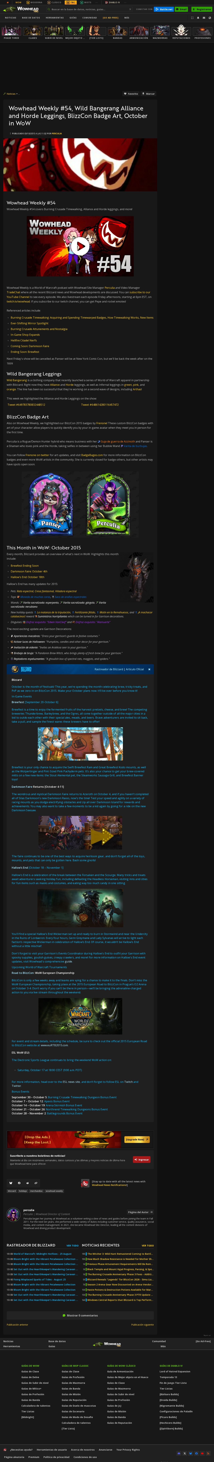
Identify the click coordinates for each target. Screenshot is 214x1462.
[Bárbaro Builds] (169, 1394)
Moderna (36, 2)
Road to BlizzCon (23, 973)
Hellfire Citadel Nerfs (24, 340)
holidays (23, 1191)
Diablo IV (114, 2)
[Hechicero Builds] (170, 1422)
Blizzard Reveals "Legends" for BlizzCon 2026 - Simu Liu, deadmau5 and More (120, 1279)
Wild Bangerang (17, 380)
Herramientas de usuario (52, 1449)
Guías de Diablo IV (171, 1365)
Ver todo (73, 1245)
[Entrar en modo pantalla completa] (192, 17)
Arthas (137, 389)
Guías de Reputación (74, 1400)
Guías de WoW (30, 1365)
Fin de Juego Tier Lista (173, 1382)
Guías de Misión (71, 1394)
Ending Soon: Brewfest (25, 352)
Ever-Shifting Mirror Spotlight (29, 323)
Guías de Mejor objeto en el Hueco (127, 1377)
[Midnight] (27, 1417)
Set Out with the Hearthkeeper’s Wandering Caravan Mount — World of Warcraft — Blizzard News (46, 1269)
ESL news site (71, 1082)
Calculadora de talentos (35, 1405)
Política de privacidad (56, 1457)
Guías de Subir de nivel (34, 1382)
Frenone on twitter (37, 455)
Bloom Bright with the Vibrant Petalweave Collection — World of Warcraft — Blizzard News (46, 1259)
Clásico (56, 2)
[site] (85, 1183)
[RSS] (208, 1453)
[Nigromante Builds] (172, 1405)
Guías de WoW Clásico (121, 1365)
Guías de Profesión (32, 1394)
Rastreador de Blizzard (109, 669)
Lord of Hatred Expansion (175, 1371)
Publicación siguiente (142, 1324)
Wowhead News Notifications (109, 1185)
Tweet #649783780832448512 (26, 405)
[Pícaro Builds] (168, 1417)
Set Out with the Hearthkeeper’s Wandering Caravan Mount (46, 1294)
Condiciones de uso (85, 1457)
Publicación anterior (17, 1324)
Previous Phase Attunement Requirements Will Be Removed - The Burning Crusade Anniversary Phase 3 (120, 1264)
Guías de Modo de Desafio (77, 1417)
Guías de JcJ (114, 1405)
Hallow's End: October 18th (27, 577)
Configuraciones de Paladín (176, 1411)
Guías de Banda (30, 1400)
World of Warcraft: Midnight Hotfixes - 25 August (43, 1253)
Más (163, 1346)
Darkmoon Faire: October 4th (29, 571)
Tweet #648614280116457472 (100, 405)
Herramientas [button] (55, 17)
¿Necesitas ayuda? (21, 1449)
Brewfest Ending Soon (25, 566)
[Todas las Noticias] (7, 3)
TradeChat (13, 292)
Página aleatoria (14, 1457)
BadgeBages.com (92, 455)
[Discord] (178, 1453)
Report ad (207, 1335)
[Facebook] (19, 1183)
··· (96, 2)
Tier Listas (27, 1411)
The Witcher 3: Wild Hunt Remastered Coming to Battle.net (120, 1253)
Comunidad (89, 17)
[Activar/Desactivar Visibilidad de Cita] (149, 669)
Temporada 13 (168, 1377)
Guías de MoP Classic (75, 1365)
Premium (33, 1457)
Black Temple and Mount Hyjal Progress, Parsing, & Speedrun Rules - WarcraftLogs (120, 1269)
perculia (57, 133)
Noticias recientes (100, 1245)
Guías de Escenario (73, 1411)
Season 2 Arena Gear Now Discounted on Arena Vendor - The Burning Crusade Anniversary (120, 1284)
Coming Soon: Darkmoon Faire (30, 346)
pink (136, 385)
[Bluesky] (11, 1183)
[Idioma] (209, 17)
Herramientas (11, 1346)
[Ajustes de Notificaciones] (198, 17)
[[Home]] (22, 9)
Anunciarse (105, 1449)
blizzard (12, 1191)
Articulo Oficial (135, 669)
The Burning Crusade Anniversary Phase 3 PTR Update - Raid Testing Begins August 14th (120, 1294)
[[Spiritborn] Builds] (171, 1428)
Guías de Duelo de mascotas (79, 1405)
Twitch (128, 1082)
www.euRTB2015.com (54, 1045)
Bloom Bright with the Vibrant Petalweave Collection (44, 1284)
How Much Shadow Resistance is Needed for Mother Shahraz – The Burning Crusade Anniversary (120, 1259)
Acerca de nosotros (83, 1449)
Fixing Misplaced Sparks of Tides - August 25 (40, 1279)
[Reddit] (27, 1183)
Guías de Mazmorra (73, 1382)
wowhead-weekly (54, 1191)
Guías (73, 17)
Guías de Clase (30, 1371)
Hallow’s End (20, 867)
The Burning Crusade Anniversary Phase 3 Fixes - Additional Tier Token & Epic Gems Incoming (120, 1274)
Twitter (16, 1086)
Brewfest (18, 702)
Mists (87, 2)
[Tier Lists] (68, 1428)
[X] (184, 1453)
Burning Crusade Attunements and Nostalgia (39, 329)
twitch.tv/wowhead (18, 301)
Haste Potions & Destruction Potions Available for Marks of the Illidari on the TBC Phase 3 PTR (120, 1289)
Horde (70, 385)
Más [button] (126, 17)
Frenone (101, 423)
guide (68, 961)
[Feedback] (203, 17)
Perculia (110, 288)
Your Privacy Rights (128, 1449)
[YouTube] (202, 1453)
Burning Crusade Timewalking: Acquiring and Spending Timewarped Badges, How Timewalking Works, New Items (82, 317)
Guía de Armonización (120, 1371)
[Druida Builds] (168, 1400)
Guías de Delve (30, 1377)
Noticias (10, 17)
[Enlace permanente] (36, 1183)
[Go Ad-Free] (111, 17)
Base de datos (31, 17)
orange (11, 389)
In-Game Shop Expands (25, 335)
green (128, 385)
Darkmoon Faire (22, 787)
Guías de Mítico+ (31, 1388)
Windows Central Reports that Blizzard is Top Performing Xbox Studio (120, 1300)
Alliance (55, 385)
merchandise (36, 1191)
